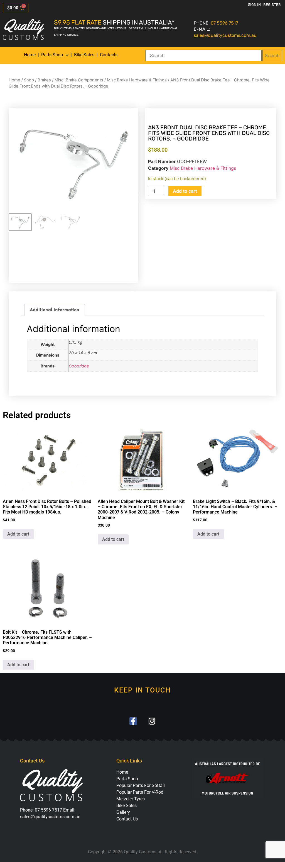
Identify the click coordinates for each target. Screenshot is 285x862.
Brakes (44, 80)
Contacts (108, 54)
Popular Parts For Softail (140, 785)
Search (272, 55)
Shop (29, 80)
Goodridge (79, 366)
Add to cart (185, 191)
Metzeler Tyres (130, 799)
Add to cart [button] (18, 534)
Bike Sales (84, 54)
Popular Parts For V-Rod (139, 792)
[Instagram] (152, 721)
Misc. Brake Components (79, 80)
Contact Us (127, 819)
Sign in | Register (264, 5)
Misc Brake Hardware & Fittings (137, 80)
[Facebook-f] (133, 721)
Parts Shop (52, 54)
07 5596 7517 (224, 23)
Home (30, 54)
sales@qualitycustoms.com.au (225, 35)
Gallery (123, 812)
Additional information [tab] (54, 310)
